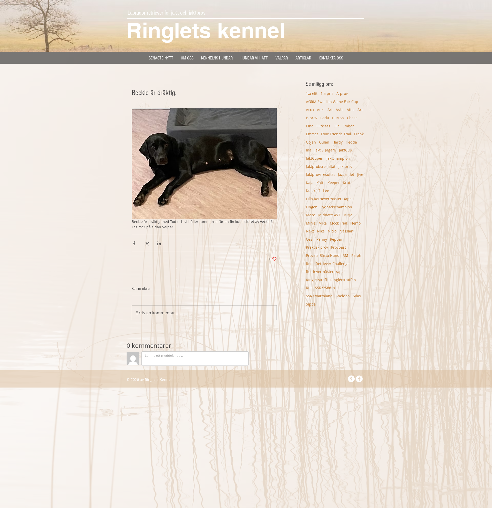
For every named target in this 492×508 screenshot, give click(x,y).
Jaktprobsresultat (320, 166)
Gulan (324, 142)
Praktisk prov (317, 247)
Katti (320, 182)
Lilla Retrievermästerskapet (329, 198)
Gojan (311, 142)
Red (309, 263)
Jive (360, 174)
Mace (310, 214)
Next (310, 231)
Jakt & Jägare (325, 150)
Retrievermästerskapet (325, 271)
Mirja (347, 214)
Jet (352, 174)
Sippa (311, 304)
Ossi (309, 239)
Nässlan (346, 231)
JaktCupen (314, 158)
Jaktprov (345, 166)
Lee (326, 190)
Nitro (332, 231)
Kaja (309, 182)
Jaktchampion (338, 158)
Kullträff (313, 190)
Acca (310, 109)
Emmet (312, 133)
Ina (308, 150)
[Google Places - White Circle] (351, 378)
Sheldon (343, 295)
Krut (346, 182)
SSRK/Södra (325, 287)
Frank (359, 133)
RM (345, 255)
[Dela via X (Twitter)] (146, 243)
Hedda (351, 142)
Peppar (336, 239)
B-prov (311, 117)
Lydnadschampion (336, 207)
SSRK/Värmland (319, 295)
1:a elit (311, 93)
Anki (320, 109)
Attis (350, 109)
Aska (340, 109)
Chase (352, 117)
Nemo (355, 223)
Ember (348, 126)
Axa (360, 109)
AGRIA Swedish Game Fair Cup (332, 101)
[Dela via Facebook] (134, 243)
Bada (324, 117)
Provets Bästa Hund (323, 255)
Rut (309, 287)
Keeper (333, 182)
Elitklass (323, 126)
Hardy (337, 142)
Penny (321, 239)
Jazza (342, 174)
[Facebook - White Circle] (359, 378)
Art (330, 109)
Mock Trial (338, 223)
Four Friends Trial (336, 133)
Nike (321, 231)
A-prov (342, 93)
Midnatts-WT (329, 214)
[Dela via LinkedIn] (159, 243)
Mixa (323, 223)
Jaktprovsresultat (320, 174)
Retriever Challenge (333, 263)
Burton (338, 117)
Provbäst (338, 247)
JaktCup (345, 150)
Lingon (311, 207)
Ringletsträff (316, 279)
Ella (336, 126)
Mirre (310, 223)
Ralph (356, 255)
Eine (309, 126)
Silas (357, 295)
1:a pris (327, 93)
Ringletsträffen (343, 279)
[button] (217, 58)
